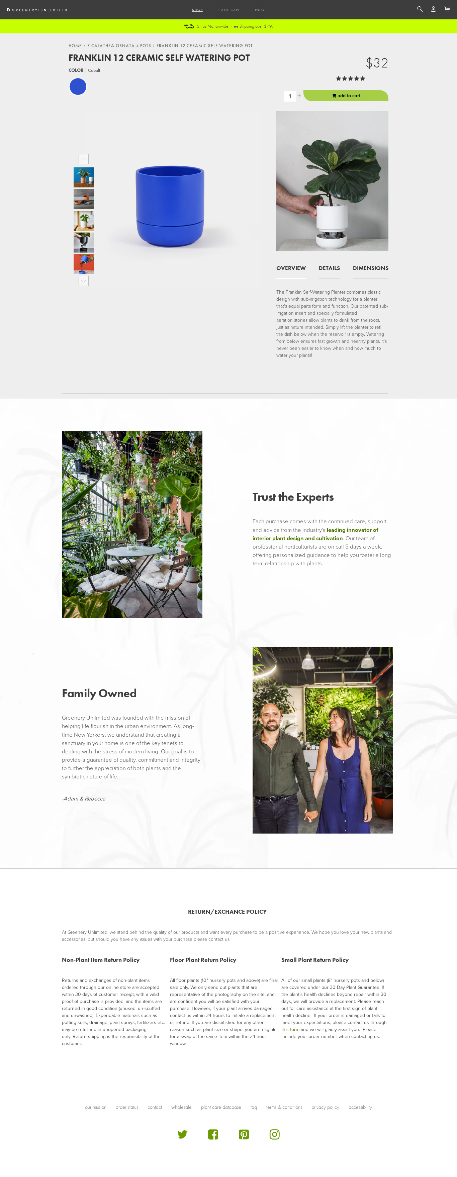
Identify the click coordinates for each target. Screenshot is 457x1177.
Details (329, 268)
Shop (197, 9)
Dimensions (370, 268)
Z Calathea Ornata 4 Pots (119, 45)
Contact (155, 1107)
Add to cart (348, 96)
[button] (351, 79)
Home (75, 45)
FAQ (254, 1107)
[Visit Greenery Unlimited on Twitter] (182, 1137)
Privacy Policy (325, 1107)
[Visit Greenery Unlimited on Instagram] (274, 1137)
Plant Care (228, 9)
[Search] (420, 10)
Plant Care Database (221, 1107)
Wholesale (181, 1107)
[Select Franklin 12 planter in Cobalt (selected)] (78, 86)
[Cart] (447, 10)
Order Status (127, 1107)
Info (260, 9)
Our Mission (95, 1107)
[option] (84, 177)
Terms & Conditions (284, 1107)
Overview (291, 268)
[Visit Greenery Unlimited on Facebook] (213, 1137)
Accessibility (360, 1107)
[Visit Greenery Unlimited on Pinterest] (244, 1137)
